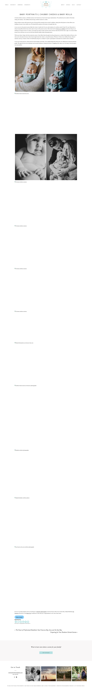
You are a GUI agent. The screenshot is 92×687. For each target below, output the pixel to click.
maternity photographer (41, 611)
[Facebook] (18, 622)
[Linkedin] (23, 622)
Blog (73, 4)
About (63, 4)
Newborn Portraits (25, 623)
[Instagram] (16, 622)
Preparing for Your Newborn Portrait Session (63, 632)
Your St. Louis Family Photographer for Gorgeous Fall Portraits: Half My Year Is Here (33, 671)
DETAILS (68, 4)
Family (7, 4)
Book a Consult (19, 617)
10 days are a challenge (60, 29)
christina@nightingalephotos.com (15, 672)
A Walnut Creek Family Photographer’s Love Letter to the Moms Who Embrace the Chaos (79, 671)
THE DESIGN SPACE (80, 685)
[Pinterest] (25, 622)
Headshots (27, 4)
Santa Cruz (28, 613)
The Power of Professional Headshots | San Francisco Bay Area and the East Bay (39, 630)
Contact (79, 4)
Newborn (20, 4)
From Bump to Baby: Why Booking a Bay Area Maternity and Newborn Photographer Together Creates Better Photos (48, 671)
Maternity (13, 4)
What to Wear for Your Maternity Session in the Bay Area (64, 671)
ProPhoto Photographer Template (65, 685)
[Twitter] (21, 622)
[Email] (28, 622)
